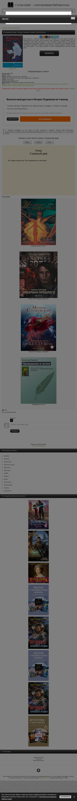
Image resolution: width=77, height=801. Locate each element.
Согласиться (65, 797)
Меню (5, 19)
